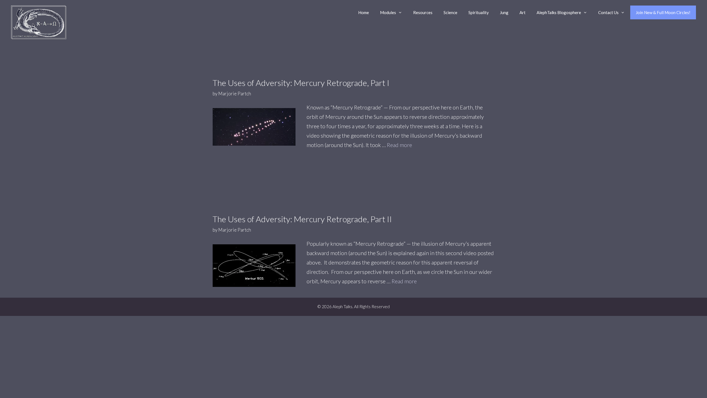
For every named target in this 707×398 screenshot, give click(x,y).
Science (450, 12)
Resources (422, 12)
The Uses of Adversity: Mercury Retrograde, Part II (302, 219)
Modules (388, 12)
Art (522, 12)
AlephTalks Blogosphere (559, 12)
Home (363, 12)
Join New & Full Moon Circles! (663, 12)
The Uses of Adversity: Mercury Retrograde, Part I (301, 83)
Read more (399, 145)
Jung (504, 12)
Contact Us (608, 12)
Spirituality (478, 12)
